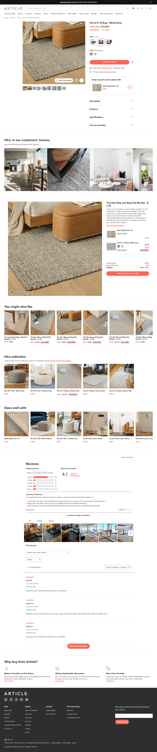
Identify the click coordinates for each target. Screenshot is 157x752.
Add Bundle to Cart (127, 273)
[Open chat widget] (151, 746)
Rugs (19, 17)
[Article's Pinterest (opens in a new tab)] (11, 700)
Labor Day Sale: (65, 2)
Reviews (28, 725)
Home (6, 17)
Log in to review (127, 457)
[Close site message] (150, 2)
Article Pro (70, 710)
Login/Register (51, 710)
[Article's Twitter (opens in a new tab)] (21, 700)
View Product (122, 233)
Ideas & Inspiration (31, 710)
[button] (138, 8)
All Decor (12, 17)
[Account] (142, 8)
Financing (28, 717)
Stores (27, 732)
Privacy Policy (19, 743)
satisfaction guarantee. (107, 72)
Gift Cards (28, 714)
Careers (27, 729)
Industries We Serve (73, 717)
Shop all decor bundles (115, 225)
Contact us (110, 681)
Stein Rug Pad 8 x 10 (111, 86)
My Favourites (50, 714)
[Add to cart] (130, 87)
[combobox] (133, 8)
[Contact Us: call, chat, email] (138, 8)
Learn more (8, 681)
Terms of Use (8, 743)
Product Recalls (9, 721)
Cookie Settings (56, 743)
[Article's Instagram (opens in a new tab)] (5, 700)
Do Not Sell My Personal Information (37, 743)
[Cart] (150, 9)
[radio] (93, 42)
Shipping (7, 714)
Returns (6, 717)
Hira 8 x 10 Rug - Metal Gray (128, 243)
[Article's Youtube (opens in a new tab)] (26, 700)
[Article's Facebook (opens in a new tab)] (16, 700)
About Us (28, 721)
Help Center (8, 710)
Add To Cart (109, 62)
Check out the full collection (61, 361)
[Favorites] (146, 9)
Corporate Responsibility (12, 725)
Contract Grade (72, 714)
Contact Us (8, 729)
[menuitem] (10, 13)
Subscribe (122, 722)
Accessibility (67, 743)
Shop (74, 743)
